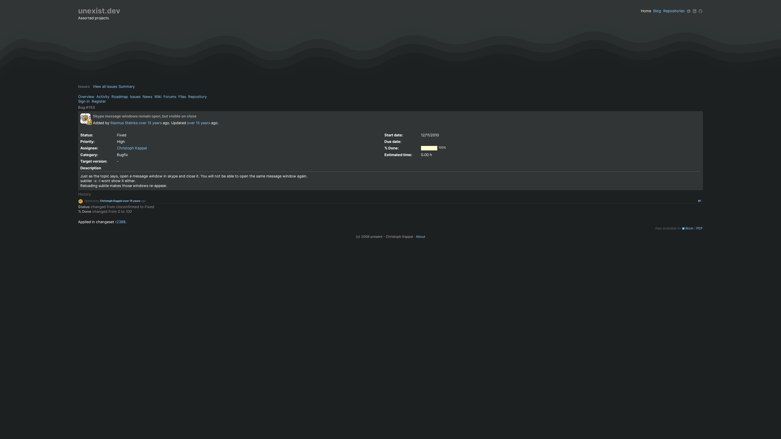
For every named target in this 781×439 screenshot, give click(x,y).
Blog (657, 11)
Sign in (84, 101)
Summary (127, 86)
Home (646, 11)
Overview (86, 97)
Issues (135, 97)
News (147, 97)
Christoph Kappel (132, 148)
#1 (699, 200)
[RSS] (688, 11)
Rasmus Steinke (124, 123)
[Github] (700, 11)
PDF (699, 228)
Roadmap (119, 97)
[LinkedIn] (694, 11)
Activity (102, 97)
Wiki (157, 97)
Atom (689, 228)
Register (99, 101)
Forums (170, 97)
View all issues (105, 86)
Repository (197, 97)
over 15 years (150, 123)
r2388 (120, 222)
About (420, 237)
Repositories (674, 11)
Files (182, 97)
